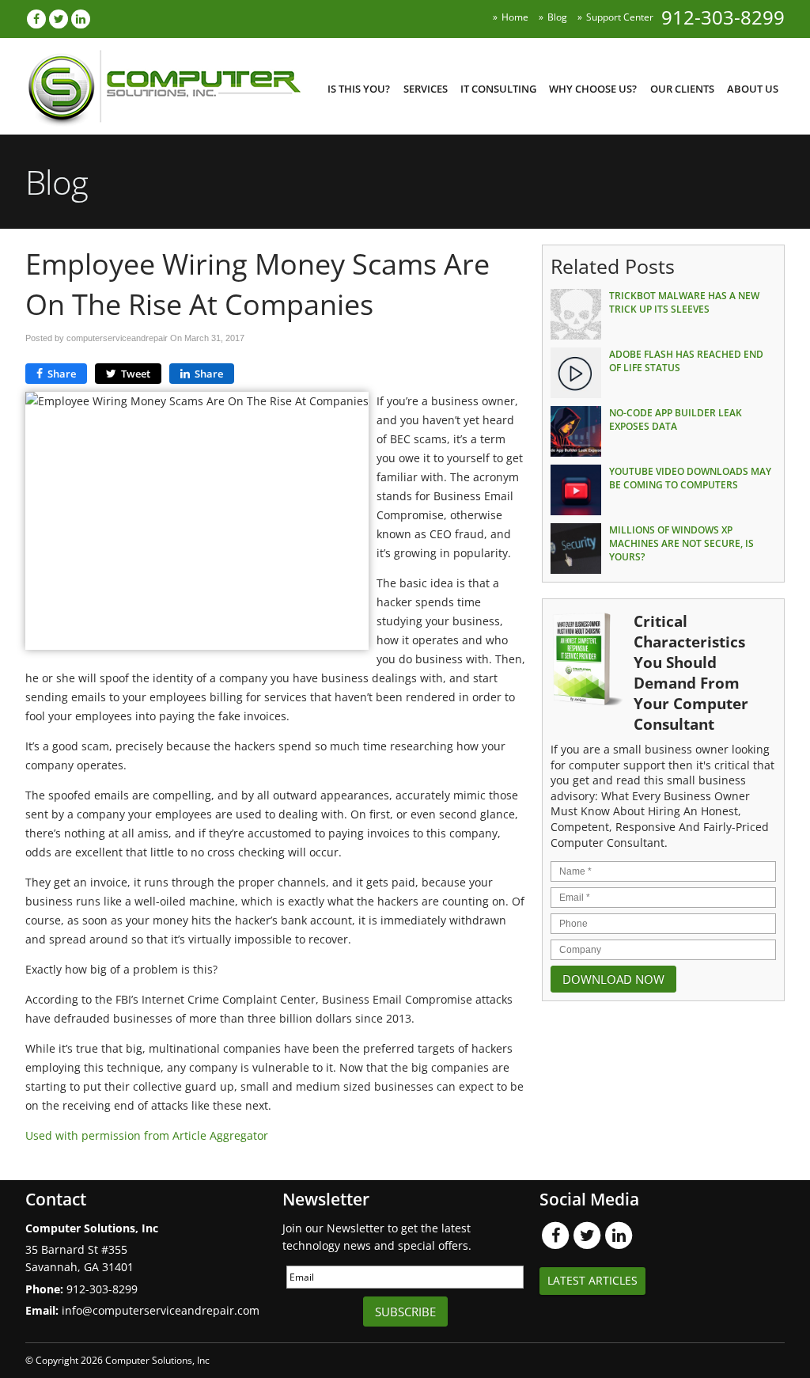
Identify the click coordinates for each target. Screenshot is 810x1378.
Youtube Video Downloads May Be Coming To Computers (690, 478)
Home (515, 17)
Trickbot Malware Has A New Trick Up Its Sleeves (684, 302)
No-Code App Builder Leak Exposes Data (675, 419)
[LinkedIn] (81, 18)
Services (425, 89)
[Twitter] (58, 18)
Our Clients (682, 89)
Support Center (619, 17)
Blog (557, 17)
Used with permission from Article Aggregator (146, 1135)
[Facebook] (36, 18)
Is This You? (358, 89)
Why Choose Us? (593, 89)
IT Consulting (498, 89)
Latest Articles (592, 1280)
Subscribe (405, 1311)
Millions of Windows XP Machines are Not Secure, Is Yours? (681, 543)
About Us (752, 89)
